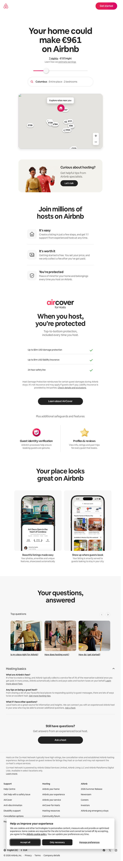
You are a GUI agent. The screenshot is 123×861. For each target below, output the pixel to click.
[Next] (107, 614)
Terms (37, 855)
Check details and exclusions (72, 387)
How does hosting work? (57, 654)
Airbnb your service (51, 800)
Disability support (12, 810)
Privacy (28, 855)
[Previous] (101, 614)
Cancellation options (14, 816)
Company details (52, 855)
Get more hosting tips (40, 695)
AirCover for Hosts (51, 805)
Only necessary (57, 842)
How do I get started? (89, 654)
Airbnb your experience (53, 794)
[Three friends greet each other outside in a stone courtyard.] (60, 636)
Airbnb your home (51, 789)
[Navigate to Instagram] (116, 850)
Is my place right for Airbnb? (24, 654)
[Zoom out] (96, 142)
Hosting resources (51, 810)
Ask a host (70, 708)
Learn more (11, 773)
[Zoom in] (96, 136)
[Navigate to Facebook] (104, 850)
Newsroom (86, 794)
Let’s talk (69, 183)
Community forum (51, 816)
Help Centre (9, 789)
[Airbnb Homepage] (6, 6)
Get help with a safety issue (17, 794)
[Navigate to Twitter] (110, 850)
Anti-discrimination (13, 805)
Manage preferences (89, 842)
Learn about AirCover (60, 401)
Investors (85, 805)
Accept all (25, 842)
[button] (60, 670)
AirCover (8, 800)
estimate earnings (67, 62)
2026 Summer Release (91, 789)
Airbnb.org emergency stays (94, 810)
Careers (84, 800)
